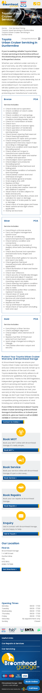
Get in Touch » (10, 534)
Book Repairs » (10, 506)
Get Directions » (10, 569)
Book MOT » (9, 450)
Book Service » (10, 478)
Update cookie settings (10, 685)
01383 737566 (7, 564)
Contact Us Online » (11, 422)
